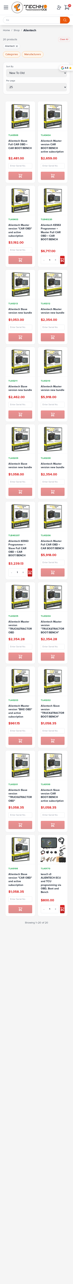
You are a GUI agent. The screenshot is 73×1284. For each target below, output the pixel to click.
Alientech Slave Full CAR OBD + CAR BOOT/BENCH (20, 144)
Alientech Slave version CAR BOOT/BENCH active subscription (52, 795)
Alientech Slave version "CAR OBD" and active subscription (20, 880)
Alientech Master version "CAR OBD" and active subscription (20, 230)
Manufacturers (32, 54)
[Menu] (6, 7)
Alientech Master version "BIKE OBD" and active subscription (20, 711)
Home (6, 30)
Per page (10, 80)
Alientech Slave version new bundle (20, 311)
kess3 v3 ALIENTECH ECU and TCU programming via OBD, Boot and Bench (51, 883)
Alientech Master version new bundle (52, 311)
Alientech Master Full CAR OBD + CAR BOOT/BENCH (52, 544)
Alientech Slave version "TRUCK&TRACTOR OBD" (20, 795)
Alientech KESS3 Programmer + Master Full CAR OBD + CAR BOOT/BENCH (51, 232)
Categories (11, 54)
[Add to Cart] (20, 176)
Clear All (64, 39)
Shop (17, 30)
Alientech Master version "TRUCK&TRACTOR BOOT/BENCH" (52, 627)
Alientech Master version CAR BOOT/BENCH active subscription (52, 146)
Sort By (9, 66)
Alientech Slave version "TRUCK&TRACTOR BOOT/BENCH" (52, 711)
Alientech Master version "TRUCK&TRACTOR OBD (20, 627)
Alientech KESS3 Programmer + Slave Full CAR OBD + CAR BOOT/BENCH (18, 548)
